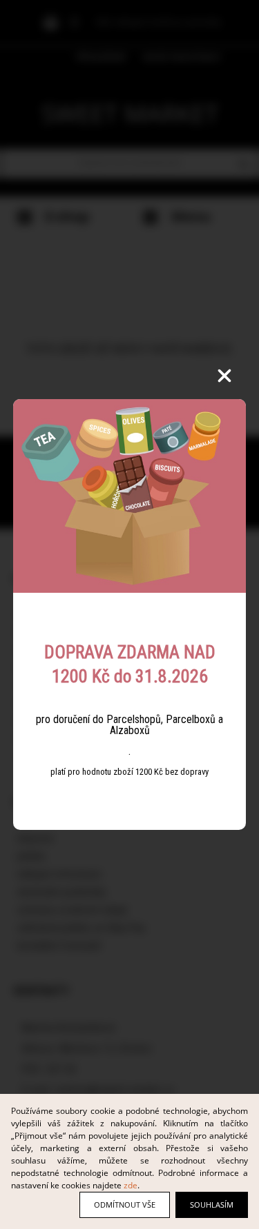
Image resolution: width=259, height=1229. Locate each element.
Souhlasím (211, 1204)
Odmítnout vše (124, 1204)
